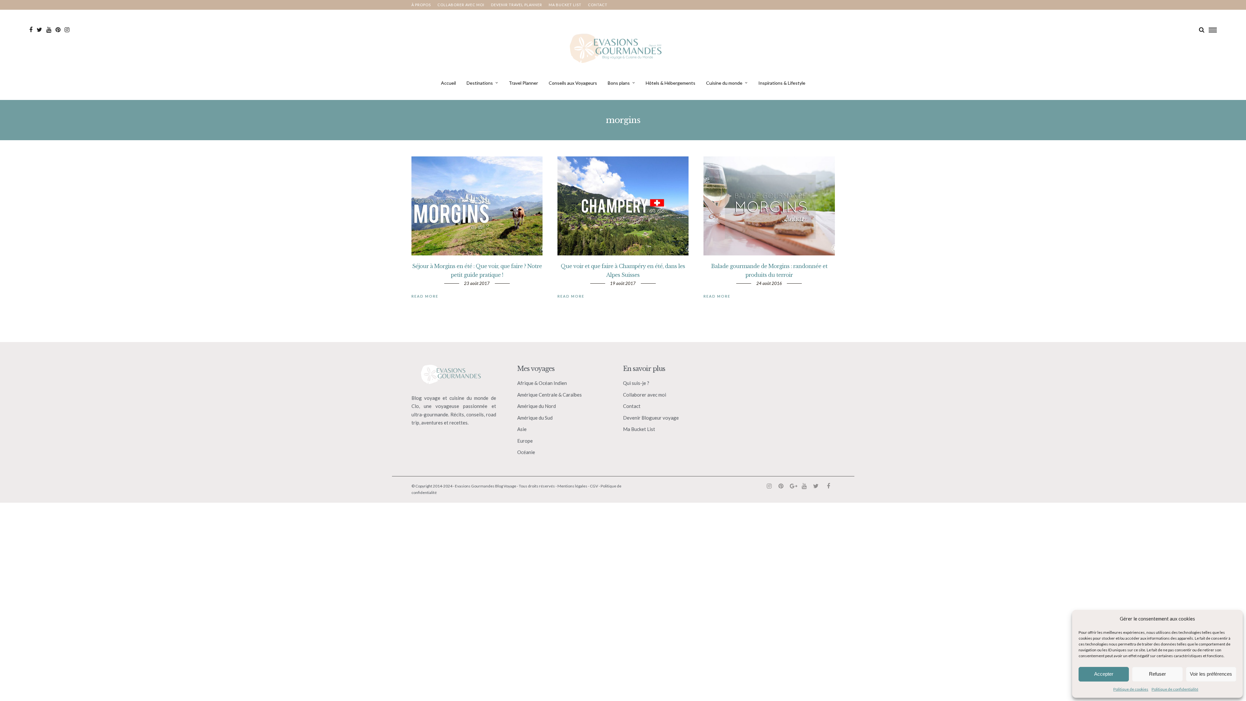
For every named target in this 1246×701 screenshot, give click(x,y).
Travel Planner (523, 83)
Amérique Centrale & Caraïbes (549, 395)
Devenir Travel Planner (516, 5)
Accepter (1103, 674)
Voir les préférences (1211, 674)
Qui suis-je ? (636, 383)
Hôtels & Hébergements (670, 83)
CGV (594, 486)
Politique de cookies (1130, 689)
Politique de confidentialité (1175, 689)
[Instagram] (67, 30)
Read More (424, 296)
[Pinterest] (57, 30)
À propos (421, 5)
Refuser (1157, 674)
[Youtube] (48, 30)
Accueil (448, 83)
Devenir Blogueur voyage (651, 418)
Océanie (526, 452)
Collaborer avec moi (460, 5)
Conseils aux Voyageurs (573, 83)
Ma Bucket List (639, 429)
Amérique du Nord (536, 406)
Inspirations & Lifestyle (781, 83)
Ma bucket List (565, 5)
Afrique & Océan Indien (542, 383)
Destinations (480, 83)
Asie (522, 429)
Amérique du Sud (535, 418)
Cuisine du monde (724, 83)
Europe (525, 441)
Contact (597, 5)
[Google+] (792, 486)
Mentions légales (572, 486)
